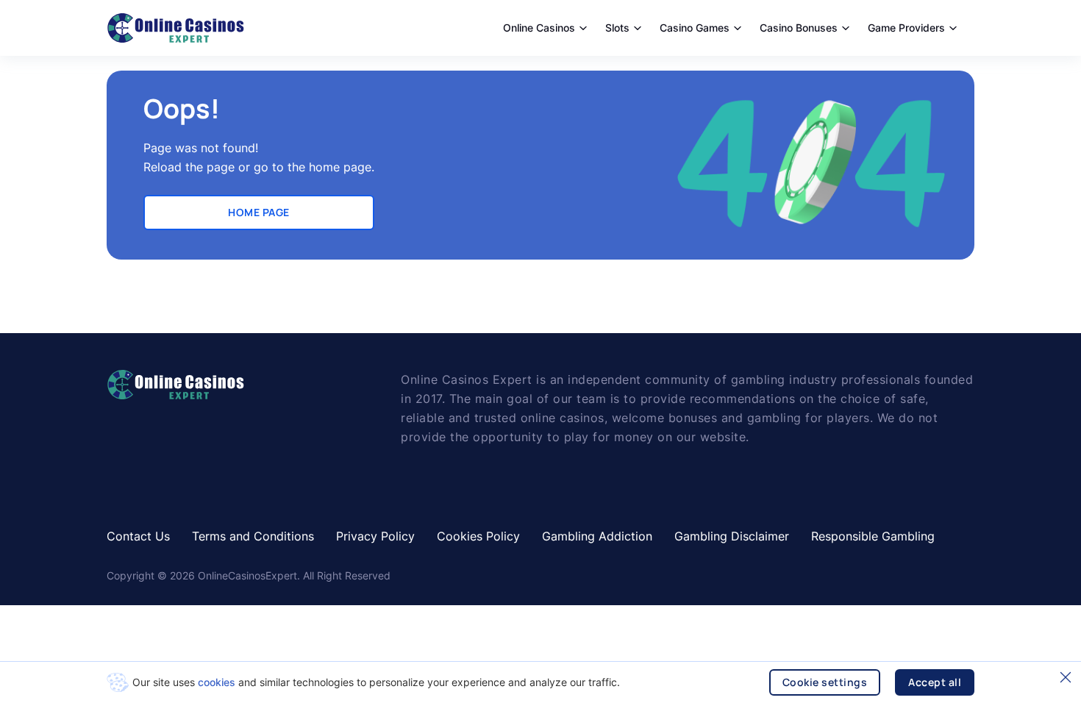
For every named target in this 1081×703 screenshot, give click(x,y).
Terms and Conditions (253, 536)
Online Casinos (539, 27)
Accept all (934, 682)
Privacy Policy (375, 536)
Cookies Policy (478, 536)
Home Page (259, 212)
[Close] (1065, 677)
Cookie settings (825, 682)
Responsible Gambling (873, 536)
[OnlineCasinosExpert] (175, 28)
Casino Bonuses (799, 27)
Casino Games (694, 27)
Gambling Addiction (597, 536)
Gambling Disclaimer (731, 536)
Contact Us (138, 536)
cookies (216, 682)
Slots (617, 27)
